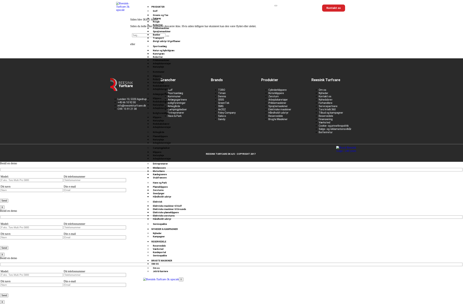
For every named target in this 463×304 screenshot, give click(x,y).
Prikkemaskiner (161, 28)
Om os (155, 264)
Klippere (157, 76)
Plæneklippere (160, 136)
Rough (156, 21)
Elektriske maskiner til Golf (167, 206)
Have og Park (160, 183)
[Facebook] (114, 121)
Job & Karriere (160, 271)
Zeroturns (158, 190)
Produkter (158, 7)
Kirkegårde (158, 132)
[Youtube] (138, 121)
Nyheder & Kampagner (164, 229)
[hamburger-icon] (275, 5)
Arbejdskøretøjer (162, 63)
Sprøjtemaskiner (162, 31)
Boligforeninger (161, 113)
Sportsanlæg (160, 46)
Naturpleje (158, 67)
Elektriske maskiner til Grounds (169, 209)
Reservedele (158, 241)
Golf (155, 11)
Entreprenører (160, 164)
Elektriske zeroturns (164, 216)
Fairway (157, 18)
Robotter (158, 25)
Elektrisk (157, 202)
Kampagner (159, 236)
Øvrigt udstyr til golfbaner (166, 41)
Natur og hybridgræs (164, 50)
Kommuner (158, 72)
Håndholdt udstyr (162, 196)
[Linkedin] (126, 121)
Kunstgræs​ (159, 54)
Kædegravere (160, 174)
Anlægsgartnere (161, 94)
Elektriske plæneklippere (166, 212)
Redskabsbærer (161, 86)
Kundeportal (159, 252)
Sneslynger (158, 193)
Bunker (156, 35)
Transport (158, 38)
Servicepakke (160, 224)
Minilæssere (159, 168)
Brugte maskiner (161, 260)
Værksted (158, 249)
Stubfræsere (160, 177)
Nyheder (157, 233)
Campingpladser (161, 148)
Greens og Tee (160, 15)
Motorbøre (159, 171)
